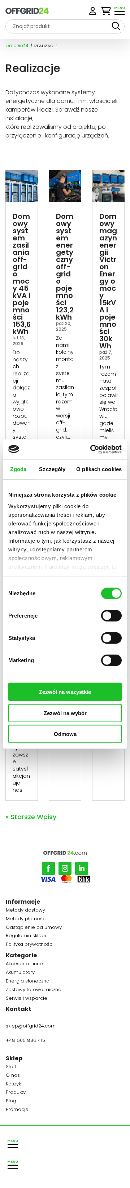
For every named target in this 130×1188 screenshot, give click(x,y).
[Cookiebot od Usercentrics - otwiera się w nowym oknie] (92, 449)
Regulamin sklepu (27, 936)
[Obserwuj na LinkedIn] (81, 868)
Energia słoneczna (27, 982)
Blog (11, 1101)
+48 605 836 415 (25, 1040)
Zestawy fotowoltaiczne (33, 990)
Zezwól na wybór (65, 713)
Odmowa (65, 734)
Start (11, 1067)
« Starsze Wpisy (30, 816)
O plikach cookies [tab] (99, 469)
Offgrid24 (17, 46)
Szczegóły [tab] (52, 469)
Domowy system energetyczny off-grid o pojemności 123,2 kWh (65, 266)
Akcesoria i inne (24, 964)
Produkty (16, 1093)
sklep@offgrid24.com (31, 1025)
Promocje (17, 1110)
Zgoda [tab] (18, 469)
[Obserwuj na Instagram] (65, 868)
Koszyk (13, 1085)
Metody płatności (26, 919)
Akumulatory (20, 973)
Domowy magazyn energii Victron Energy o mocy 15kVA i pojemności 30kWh (108, 281)
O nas (13, 1076)
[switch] (111, 616)
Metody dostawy (25, 911)
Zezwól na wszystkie (65, 692)
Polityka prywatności (29, 945)
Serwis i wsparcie (26, 999)
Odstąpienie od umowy (34, 928)
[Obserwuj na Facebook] (48, 868)
